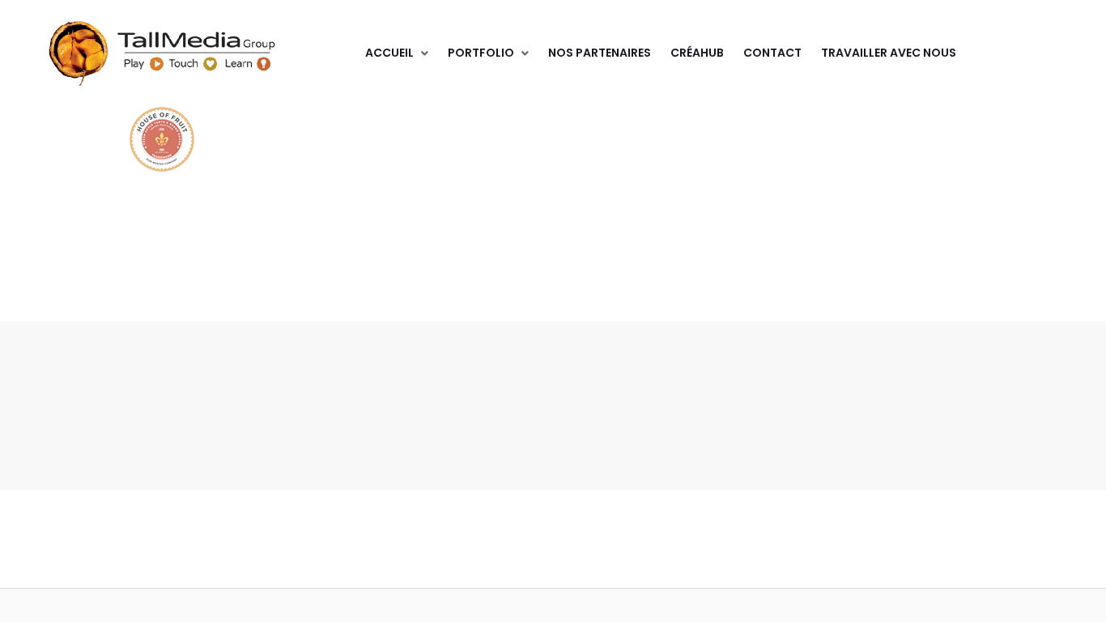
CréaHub (697, 53)
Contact (772, 53)
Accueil (389, 53)
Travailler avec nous (888, 53)
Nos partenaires (599, 53)
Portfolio (481, 53)
